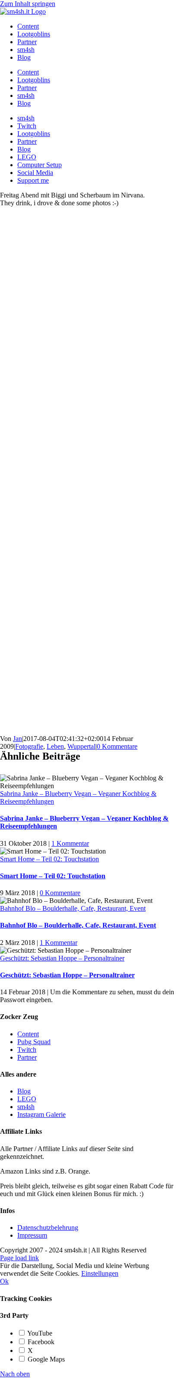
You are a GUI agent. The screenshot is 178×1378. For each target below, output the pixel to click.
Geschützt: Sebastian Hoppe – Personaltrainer (62, 958)
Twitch (26, 1049)
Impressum (32, 1235)
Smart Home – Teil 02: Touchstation (49, 859)
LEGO (26, 1099)
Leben (55, 746)
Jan (17, 738)
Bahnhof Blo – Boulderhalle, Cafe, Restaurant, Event (73, 908)
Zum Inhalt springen (27, 3)
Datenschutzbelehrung (47, 1227)
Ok (4, 1281)
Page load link (19, 1258)
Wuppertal (81, 746)
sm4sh (26, 1106)
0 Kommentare (117, 746)
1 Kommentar (70, 843)
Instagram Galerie (41, 1114)
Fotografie (29, 746)
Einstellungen (99, 1273)
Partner (27, 1057)
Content (28, 1034)
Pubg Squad (34, 1041)
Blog (24, 1091)
